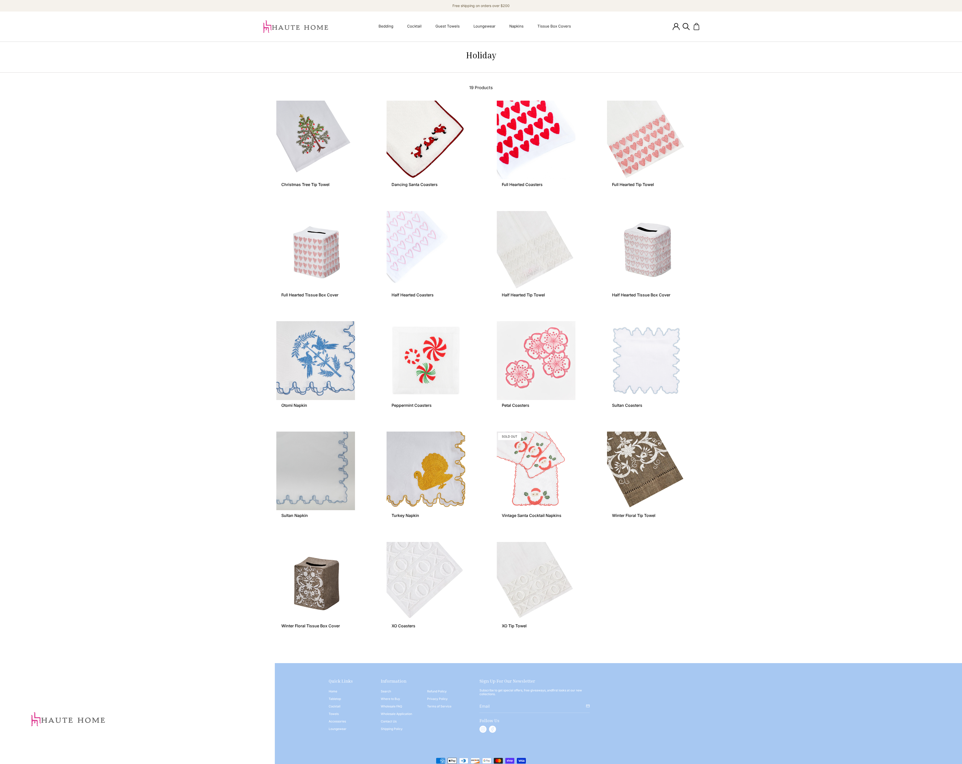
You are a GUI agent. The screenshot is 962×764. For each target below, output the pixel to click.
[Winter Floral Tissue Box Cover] (315, 581)
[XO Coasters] (426, 581)
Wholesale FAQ (391, 706)
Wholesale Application (396, 714)
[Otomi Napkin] (315, 360)
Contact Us (389, 721)
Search (386, 691)
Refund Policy (437, 691)
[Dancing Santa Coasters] (426, 140)
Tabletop (335, 699)
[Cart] (696, 26)
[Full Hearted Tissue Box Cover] (315, 250)
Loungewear (337, 729)
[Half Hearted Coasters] (426, 250)
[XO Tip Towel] (536, 581)
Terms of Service (439, 706)
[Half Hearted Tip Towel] (536, 250)
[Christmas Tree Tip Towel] (315, 140)
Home (333, 691)
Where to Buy (390, 699)
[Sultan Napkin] (315, 471)
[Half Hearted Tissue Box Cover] (646, 250)
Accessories (337, 721)
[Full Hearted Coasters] (536, 140)
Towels (334, 714)
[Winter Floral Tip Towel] (646, 471)
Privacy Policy (437, 699)
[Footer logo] (68, 719)
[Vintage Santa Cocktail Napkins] (536, 471)
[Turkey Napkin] (426, 471)
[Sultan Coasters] (646, 360)
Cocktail (334, 706)
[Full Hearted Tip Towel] (646, 140)
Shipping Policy (392, 729)
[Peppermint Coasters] (426, 360)
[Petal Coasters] (536, 360)
